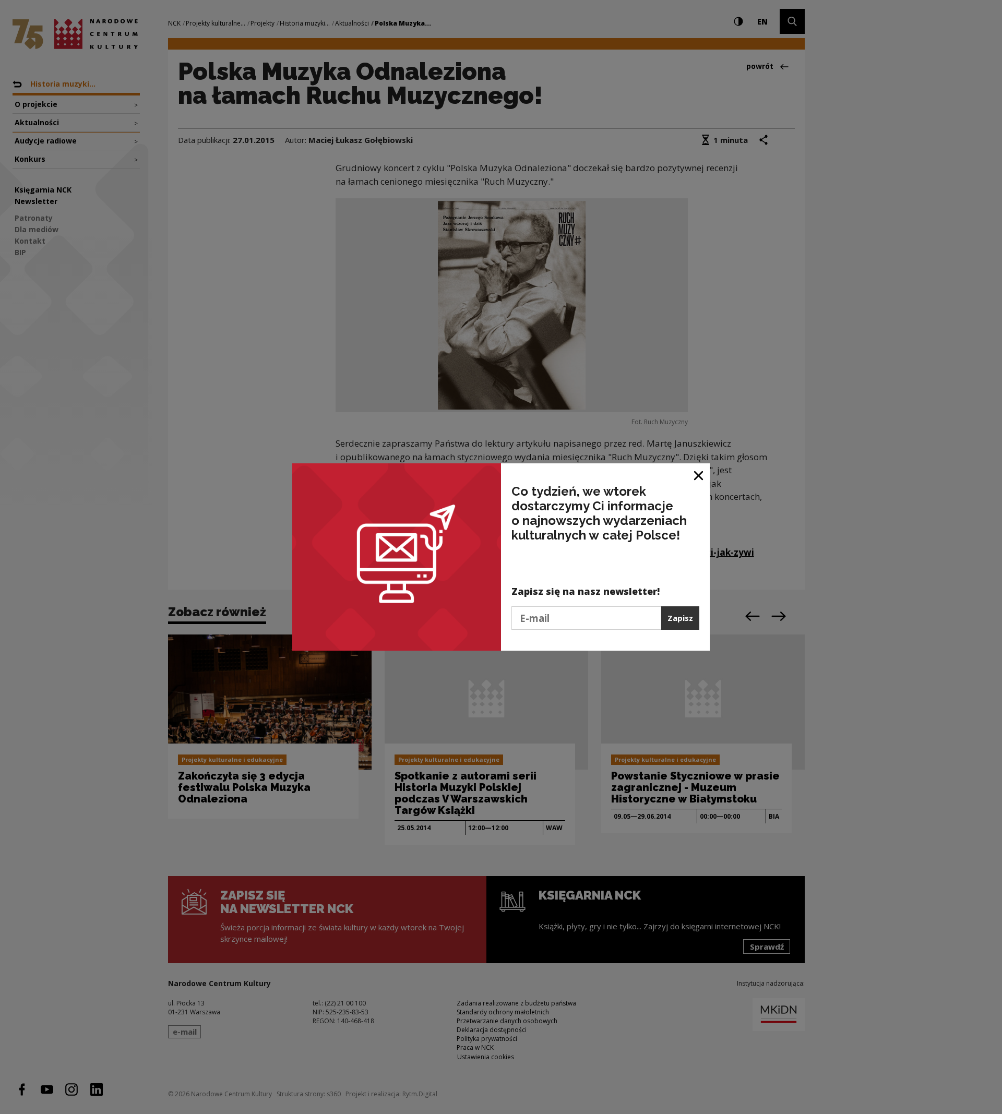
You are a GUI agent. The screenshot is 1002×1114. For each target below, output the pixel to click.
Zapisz (680, 618)
